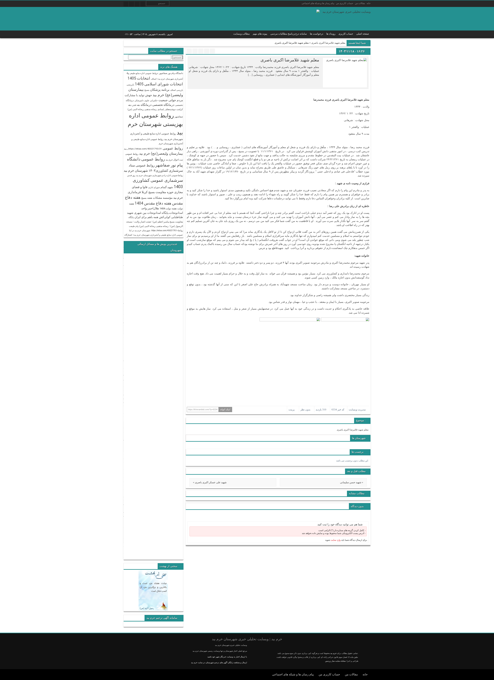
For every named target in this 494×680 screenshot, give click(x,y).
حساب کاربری (345, 33)
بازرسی (130, 84)
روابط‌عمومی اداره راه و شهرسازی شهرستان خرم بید (159, 175)
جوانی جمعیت (167, 100)
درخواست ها (316, 33)
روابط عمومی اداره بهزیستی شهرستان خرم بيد (155, 124)
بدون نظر (305, 409)
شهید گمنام (167, 187)
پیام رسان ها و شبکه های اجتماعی (318, 3)
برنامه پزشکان (159, 90)
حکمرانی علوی (151, 100)
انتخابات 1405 (139, 78)
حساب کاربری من (344, 3)
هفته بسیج (146, 197)
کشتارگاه (128, 235)
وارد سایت (335, 540)
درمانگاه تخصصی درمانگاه (157, 105)
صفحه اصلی (362, 33)
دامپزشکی (139, 100)
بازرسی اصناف (176, 90)
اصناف (153, 79)
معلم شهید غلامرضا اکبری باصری (328, 42)
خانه (368, 3)
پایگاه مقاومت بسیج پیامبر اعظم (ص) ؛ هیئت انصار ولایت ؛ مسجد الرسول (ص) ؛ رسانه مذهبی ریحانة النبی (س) (154, 222)
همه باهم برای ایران (146, 217)
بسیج (146, 90)
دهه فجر (136, 105)
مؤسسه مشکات (163, 198)
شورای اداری (154, 187)
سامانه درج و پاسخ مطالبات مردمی (288, 33)
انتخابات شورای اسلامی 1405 (159, 84)
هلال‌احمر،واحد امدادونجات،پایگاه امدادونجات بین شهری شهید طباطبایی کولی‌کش (155, 213)
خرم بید (333, 653)
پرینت (292, 409)
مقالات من (360, 3)
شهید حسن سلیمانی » (351, 482)
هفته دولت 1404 (168, 208)
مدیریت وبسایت (357, 409)
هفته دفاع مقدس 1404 (153, 203)
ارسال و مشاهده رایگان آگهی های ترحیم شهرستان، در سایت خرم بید (219, 662)
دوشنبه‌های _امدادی (166, 109)
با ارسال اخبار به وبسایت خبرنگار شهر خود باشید (227, 657)
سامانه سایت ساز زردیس (335, 661)
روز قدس (131, 175)
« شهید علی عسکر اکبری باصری (210, 482)
